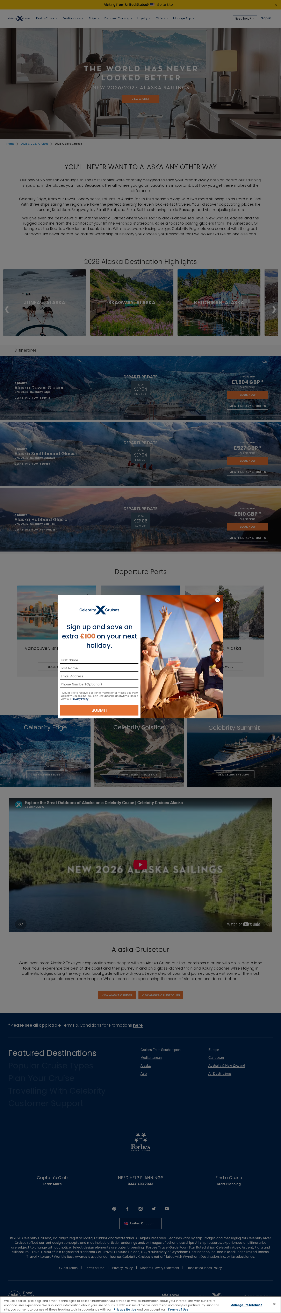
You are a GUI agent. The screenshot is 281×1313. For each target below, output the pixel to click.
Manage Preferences (246, 1305)
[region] (140, 1304)
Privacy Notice (125, 1309)
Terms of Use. (178, 1309)
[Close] (274, 1304)
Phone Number (72, 685)
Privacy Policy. (80, 699)
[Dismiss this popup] (217, 600)
